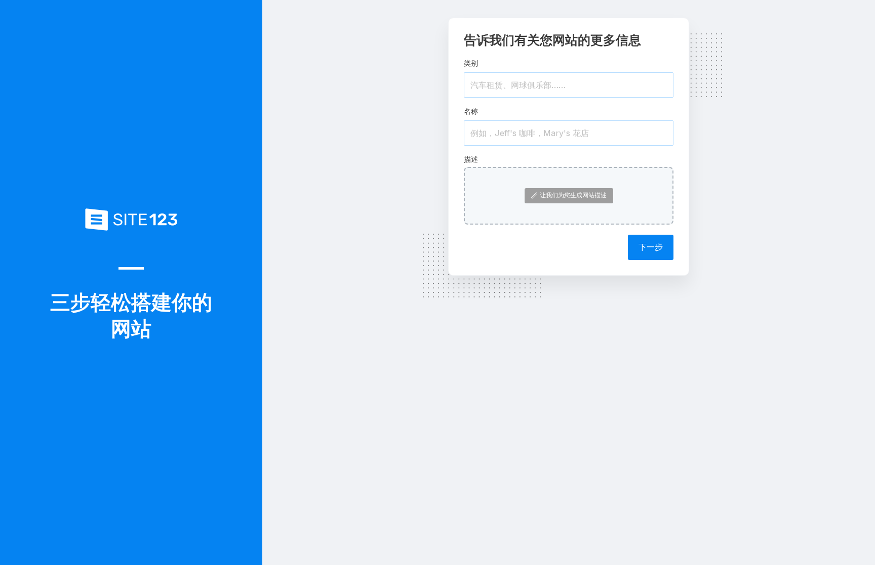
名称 (471, 111)
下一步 (651, 247)
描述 (471, 159)
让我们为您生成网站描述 (573, 195)
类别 (471, 63)
